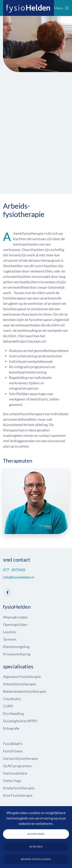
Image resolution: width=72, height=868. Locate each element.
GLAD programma (17, 766)
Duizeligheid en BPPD (20, 721)
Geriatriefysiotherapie (20, 758)
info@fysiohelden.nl (18, 577)
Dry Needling (13, 713)
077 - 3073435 (14, 570)
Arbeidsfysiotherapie (19, 684)
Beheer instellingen (36, 859)
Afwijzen (36, 846)
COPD (8, 706)
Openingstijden (15, 624)
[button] (61, 8)
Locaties (9, 632)
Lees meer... (36, 506)
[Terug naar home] (28, 8)
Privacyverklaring (16, 654)
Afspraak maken (15, 617)
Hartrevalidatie (15, 773)
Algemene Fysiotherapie (22, 676)
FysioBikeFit (13, 743)
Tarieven (9, 639)
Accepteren (36, 833)
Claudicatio (12, 699)
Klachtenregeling (16, 646)
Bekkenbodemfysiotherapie (24, 691)
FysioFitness (13, 751)
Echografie (11, 728)
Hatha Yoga (12, 780)
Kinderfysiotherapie (18, 788)
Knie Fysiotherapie (17, 795)
